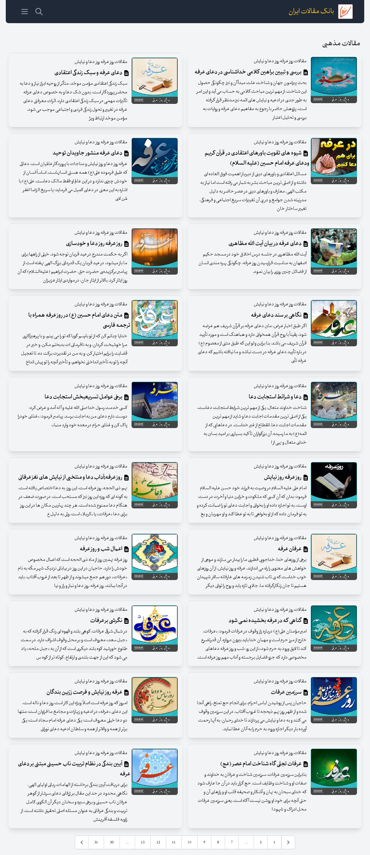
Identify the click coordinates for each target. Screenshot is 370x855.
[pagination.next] (82, 842)
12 (158, 842)
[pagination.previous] (288, 842)
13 (143, 842)
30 (112, 842)
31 (96, 842)
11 (174, 842)
